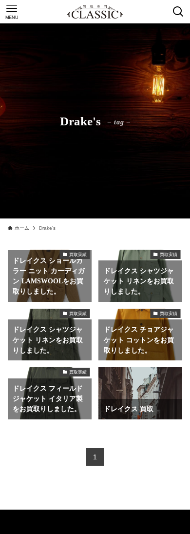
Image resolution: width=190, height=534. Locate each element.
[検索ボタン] (178, 11)
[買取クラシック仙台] (94, 11)
